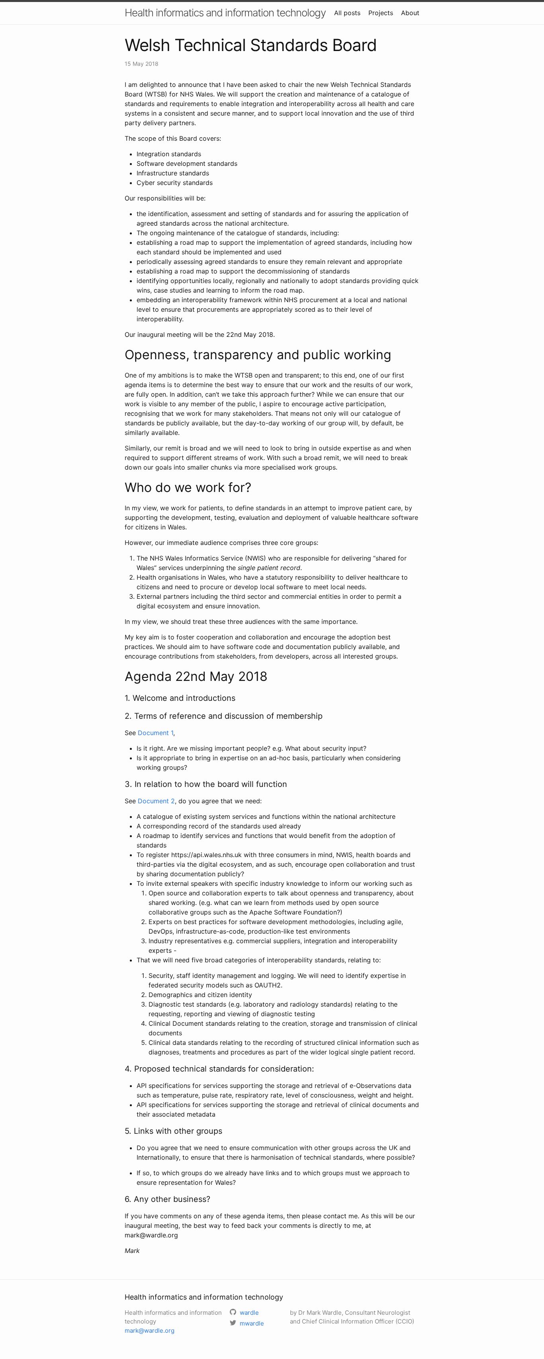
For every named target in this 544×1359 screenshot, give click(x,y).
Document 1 (155, 733)
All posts (347, 13)
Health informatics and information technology (225, 12)
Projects (380, 13)
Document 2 (156, 801)
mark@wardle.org (149, 1330)
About (410, 13)
